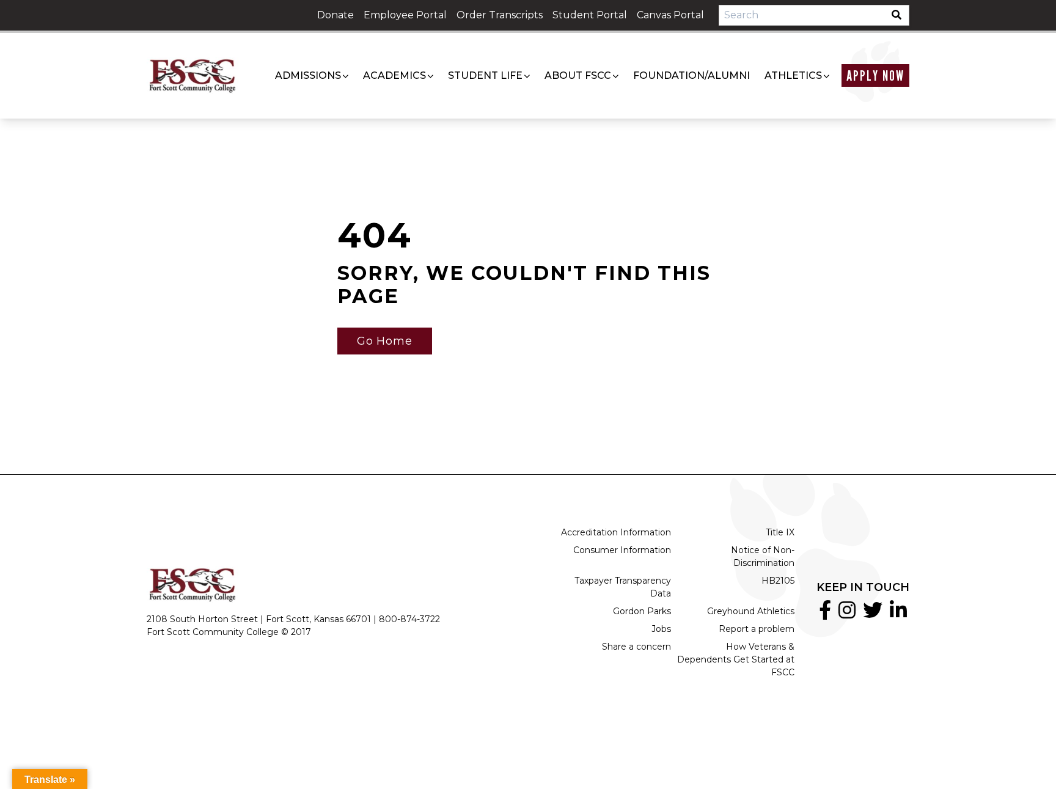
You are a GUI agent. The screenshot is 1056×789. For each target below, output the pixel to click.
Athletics (793, 75)
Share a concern (636, 646)
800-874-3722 (409, 619)
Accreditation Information (616, 532)
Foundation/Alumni (691, 75)
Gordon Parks (642, 611)
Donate (335, 15)
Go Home (385, 341)
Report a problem (756, 628)
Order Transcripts (500, 15)
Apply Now (875, 75)
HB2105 (777, 580)
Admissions (308, 75)
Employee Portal (405, 15)
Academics (394, 75)
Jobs (661, 628)
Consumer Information (622, 550)
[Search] (900, 15)
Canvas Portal (670, 15)
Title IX (780, 532)
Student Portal (589, 15)
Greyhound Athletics (750, 611)
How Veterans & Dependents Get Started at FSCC (735, 659)
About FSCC (577, 75)
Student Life (485, 75)
